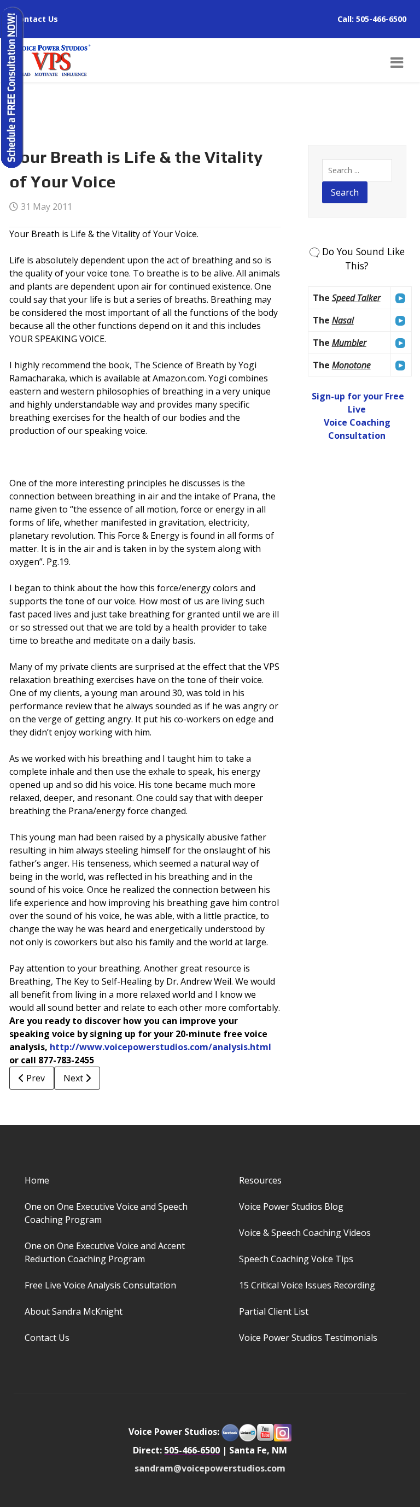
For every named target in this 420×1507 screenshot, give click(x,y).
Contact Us (36, 19)
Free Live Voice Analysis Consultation (100, 1285)
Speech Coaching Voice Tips (296, 1259)
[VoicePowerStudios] (52, 59)
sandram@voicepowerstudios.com (210, 1468)
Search (345, 192)
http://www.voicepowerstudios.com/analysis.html (160, 1047)
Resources (260, 1180)
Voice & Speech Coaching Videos (305, 1233)
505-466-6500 (381, 19)
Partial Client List (273, 1311)
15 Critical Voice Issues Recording (307, 1285)
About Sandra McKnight (73, 1311)
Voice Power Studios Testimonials (308, 1338)
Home (37, 1180)
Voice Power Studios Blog (291, 1206)
